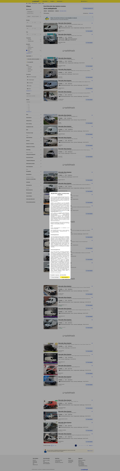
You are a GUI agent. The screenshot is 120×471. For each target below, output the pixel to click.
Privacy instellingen (55, 277)
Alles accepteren (65, 277)
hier (61, 211)
